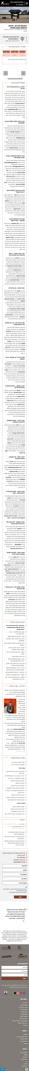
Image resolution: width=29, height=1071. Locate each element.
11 (18, 78)
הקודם (5, 73)
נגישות (2, 1069)
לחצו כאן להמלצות (20, 751)
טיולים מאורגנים (23, 1007)
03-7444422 (19, 5)
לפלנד (26, 1064)
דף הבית (25, 1003)
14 (22, 78)
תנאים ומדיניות (23, 1019)
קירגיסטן (25, 1057)
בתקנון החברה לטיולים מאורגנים (12, 824)
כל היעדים (25, 1066)
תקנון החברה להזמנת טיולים (20, 1021)
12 (19, 78)
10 (17, 78)
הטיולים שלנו (24, 1005)
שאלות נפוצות (24, 1016)
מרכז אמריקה (24, 1039)
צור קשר (25, 1025)
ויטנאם (26, 1055)
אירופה (26, 1043)
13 (20, 78)
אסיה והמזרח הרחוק (22, 1037)
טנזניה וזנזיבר (24, 1053)
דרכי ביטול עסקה (23, 1023)
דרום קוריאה (24, 1059)
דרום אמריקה (24, 1041)
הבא (23, 73)
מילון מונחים (24, 1014)
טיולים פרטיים (24, 1009)
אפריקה (25, 1034)
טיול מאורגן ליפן (16, 828)
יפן (27, 1062)
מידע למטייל (24, 1012)
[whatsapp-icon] (26, 1069)
